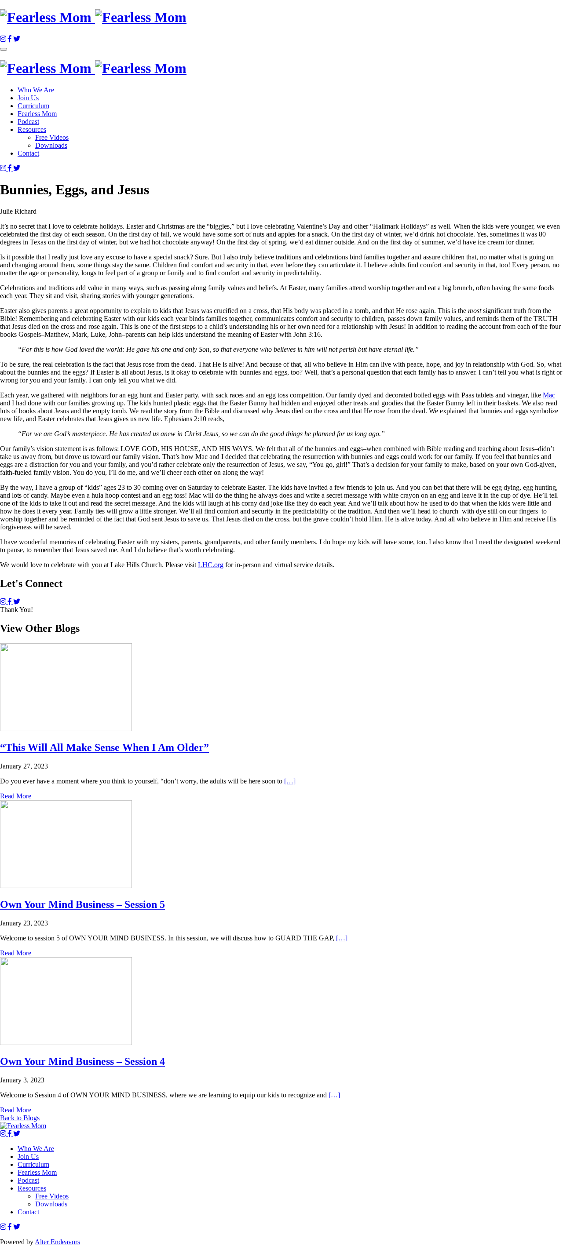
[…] (290, 781)
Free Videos (52, 137)
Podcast (28, 121)
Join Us (28, 98)
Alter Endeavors (57, 1242)
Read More (15, 796)
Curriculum (33, 105)
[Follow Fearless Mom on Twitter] (16, 39)
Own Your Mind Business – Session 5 (82, 904)
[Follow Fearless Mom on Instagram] (4, 39)
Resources (32, 129)
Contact (28, 153)
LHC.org (210, 564)
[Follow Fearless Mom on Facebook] (10, 39)
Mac (549, 395)
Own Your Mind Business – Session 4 (82, 1061)
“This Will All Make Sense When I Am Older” (104, 747)
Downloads (51, 145)
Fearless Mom (37, 113)
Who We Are (36, 90)
